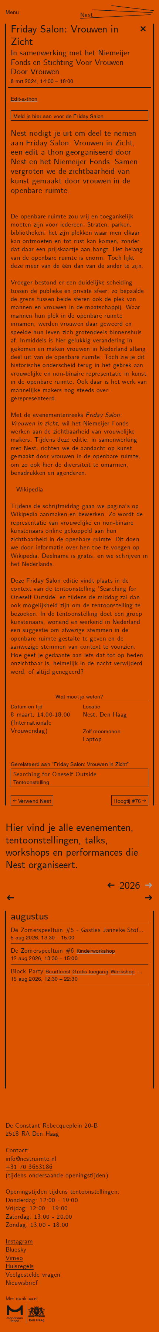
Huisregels (20, 1266)
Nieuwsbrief (22, 1283)
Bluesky (16, 1250)
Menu (12, 11)
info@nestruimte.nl (31, 1159)
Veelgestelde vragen (33, 1275)
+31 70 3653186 (29, 1167)
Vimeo (14, 1258)
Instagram (19, 1242)
